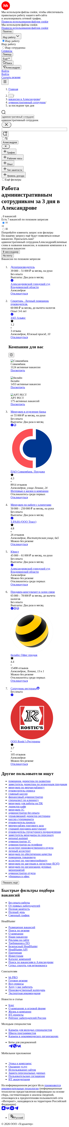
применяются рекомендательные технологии (31, 1087)
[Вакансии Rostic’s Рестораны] (38, 718)
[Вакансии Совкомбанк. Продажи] (38, 448)
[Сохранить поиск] (4, 134)
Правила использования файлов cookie (24, 27)
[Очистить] (6, 125)
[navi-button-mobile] (4, 82)
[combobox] (17, 117)
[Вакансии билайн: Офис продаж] (38, 632)
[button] (5, 70)
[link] (7, 63)
